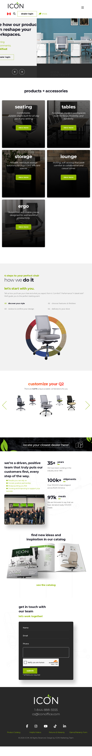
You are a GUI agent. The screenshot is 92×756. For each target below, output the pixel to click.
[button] (15, 72)
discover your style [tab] (16, 303)
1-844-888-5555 (46, 710)
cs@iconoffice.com (46, 714)
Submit (30, 671)
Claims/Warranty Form (78, 732)
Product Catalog (13, 732)
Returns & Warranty (57, 732)
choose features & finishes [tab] (64, 303)
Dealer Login (27, 14)
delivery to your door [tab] (61, 309)
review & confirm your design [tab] (21, 309)
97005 (44, 14)
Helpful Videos (35, 732)
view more (24, 128)
